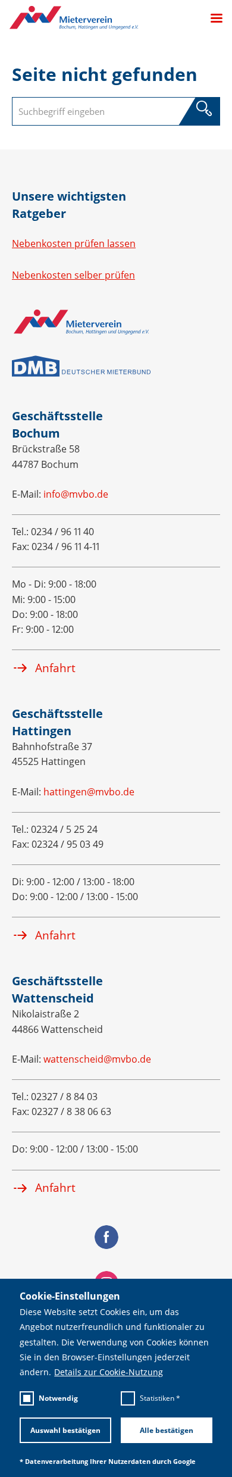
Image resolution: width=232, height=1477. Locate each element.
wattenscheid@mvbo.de (97, 1059)
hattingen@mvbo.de (88, 791)
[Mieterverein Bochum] (73, 18)
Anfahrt (55, 668)
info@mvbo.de (75, 494)
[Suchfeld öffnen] (204, 110)
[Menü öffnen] (212, 18)
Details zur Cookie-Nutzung (108, 1372)
